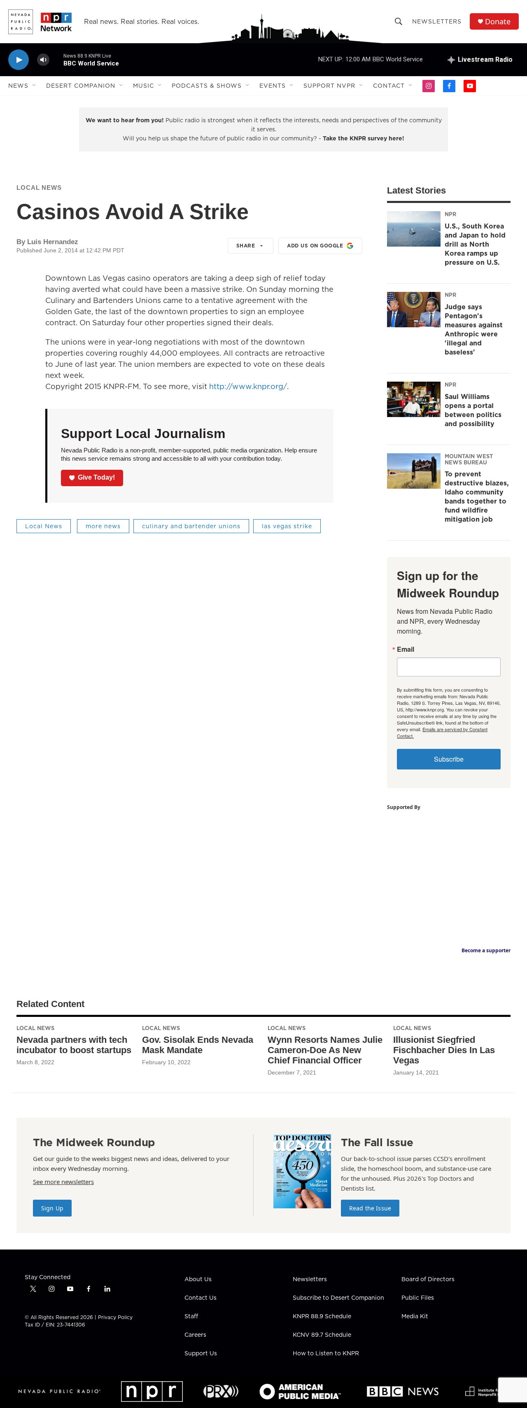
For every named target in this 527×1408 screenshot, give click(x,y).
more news (103, 526)
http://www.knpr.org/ (248, 386)
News (18, 86)
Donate (498, 21)
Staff (191, 1316)
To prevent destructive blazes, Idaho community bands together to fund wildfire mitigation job (477, 496)
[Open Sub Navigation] (34, 85)
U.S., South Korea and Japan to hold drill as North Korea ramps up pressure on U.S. (475, 244)
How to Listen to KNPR (326, 1353)
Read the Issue (370, 1208)
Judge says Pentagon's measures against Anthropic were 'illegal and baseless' (474, 329)
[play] (18, 60)
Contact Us (200, 1298)
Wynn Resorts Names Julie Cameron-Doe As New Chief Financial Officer (325, 1050)
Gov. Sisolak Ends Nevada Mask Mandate (197, 1045)
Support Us (200, 1353)
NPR (450, 214)
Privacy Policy (115, 1317)
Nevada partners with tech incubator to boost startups (73, 1045)
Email (405, 649)
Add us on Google (315, 245)
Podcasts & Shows (207, 86)
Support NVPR (329, 86)
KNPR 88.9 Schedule (322, 1316)
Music (143, 86)
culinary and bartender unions (191, 526)
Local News (39, 187)
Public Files (417, 1298)
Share (245, 245)
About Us (198, 1279)
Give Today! (96, 477)
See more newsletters (63, 1181)
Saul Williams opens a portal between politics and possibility (473, 410)
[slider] (56, 59)
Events (272, 86)
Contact (389, 86)
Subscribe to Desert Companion (338, 1298)
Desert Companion (80, 86)
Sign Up (52, 1208)
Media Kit (414, 1316)
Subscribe (449, 759)
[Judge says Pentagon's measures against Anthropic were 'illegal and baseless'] (414, 309)
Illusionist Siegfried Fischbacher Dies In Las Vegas (444, 1050)
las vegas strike (287, 526)
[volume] (43, 60)
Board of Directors (428, 1279)
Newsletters (437, 21)
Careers (195, 1335)
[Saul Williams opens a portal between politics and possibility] (414, 399)
